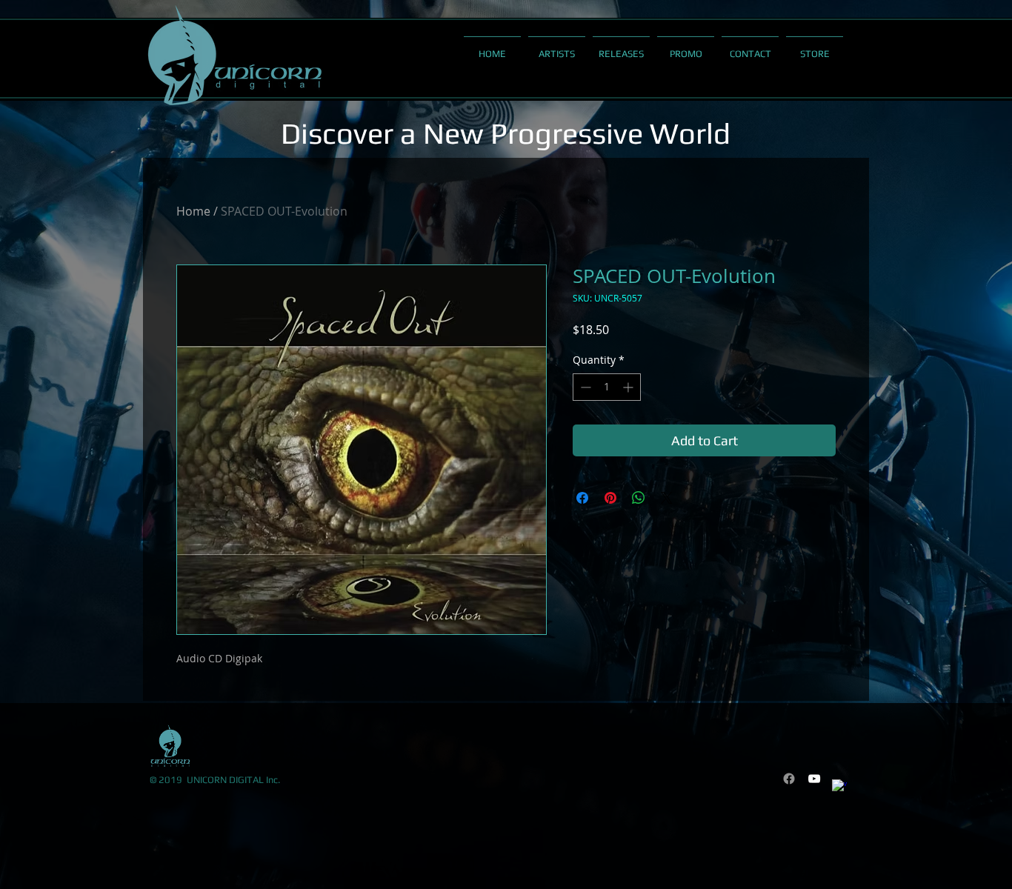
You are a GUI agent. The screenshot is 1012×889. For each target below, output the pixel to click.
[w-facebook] (839, 786)
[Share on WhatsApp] (639, 498)
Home (193, 211)
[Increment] (629, 387)
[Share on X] (667, 498)
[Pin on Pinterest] (610, 498)
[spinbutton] (606, 387)
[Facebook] (789, 778)
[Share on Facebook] (582, 498)
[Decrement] (584, 387)
